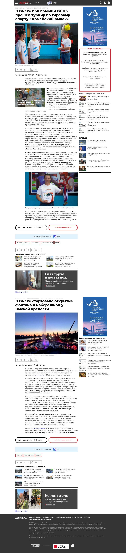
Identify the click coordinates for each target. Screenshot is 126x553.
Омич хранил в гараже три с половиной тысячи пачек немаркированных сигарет (94, 85)
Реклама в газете (48, 517)
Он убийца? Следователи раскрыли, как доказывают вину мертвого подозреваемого (95, 69)
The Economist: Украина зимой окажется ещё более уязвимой (96, 141)
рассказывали (39, 428)
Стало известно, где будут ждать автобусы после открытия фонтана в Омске (65, 471)
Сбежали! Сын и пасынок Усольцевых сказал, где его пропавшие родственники (99, 361)
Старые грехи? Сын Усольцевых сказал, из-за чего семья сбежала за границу (99, 355)
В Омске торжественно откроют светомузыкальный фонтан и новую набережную (34, 483)
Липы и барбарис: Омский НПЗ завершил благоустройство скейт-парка (64, 258)
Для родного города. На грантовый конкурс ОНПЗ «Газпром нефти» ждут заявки (33, 264)
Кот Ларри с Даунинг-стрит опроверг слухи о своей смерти (98, 167)
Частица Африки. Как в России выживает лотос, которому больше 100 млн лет (98, 130)
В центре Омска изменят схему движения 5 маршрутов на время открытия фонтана (34, 477)
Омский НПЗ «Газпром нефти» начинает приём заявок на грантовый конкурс (33, 258)
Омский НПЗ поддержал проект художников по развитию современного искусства (65, 264)
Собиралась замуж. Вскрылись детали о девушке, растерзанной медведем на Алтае (98, 117)
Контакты (87, 517)
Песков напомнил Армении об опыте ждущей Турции (98, 154)
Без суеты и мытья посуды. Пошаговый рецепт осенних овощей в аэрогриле (94, 62)
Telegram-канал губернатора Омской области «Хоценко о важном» (36, 355)
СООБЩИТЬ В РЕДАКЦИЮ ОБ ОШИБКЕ (40, 519)
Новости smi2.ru (21, 292)
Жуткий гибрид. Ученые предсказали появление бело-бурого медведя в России (99, 104)
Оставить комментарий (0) (63, 227)
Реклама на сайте (34, 517)
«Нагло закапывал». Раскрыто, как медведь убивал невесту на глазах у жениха (99, 368)
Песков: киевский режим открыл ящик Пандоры (97, 147)
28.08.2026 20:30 (20, 298)
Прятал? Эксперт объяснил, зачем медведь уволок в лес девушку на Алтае (98, 111)
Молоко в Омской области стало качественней (95, 77)
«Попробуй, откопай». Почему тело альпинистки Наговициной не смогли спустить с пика (98, 348)
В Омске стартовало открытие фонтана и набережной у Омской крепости (95, 54)
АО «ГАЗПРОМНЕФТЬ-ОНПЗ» (24, 65)
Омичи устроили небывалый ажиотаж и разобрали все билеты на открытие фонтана (34, 471)
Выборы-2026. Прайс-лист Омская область (69, 517)
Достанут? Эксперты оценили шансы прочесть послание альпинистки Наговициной (99, 124)
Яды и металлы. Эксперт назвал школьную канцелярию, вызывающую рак (97, 342)
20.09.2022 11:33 (20, 8)
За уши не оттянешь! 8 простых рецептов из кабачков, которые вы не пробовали (99, 374)
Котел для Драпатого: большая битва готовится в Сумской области (98, 160)
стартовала (39, 375)
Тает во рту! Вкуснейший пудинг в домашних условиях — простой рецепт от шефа (98, 98)
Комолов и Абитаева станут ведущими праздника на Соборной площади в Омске (64, 477)
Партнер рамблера (46, 545)
